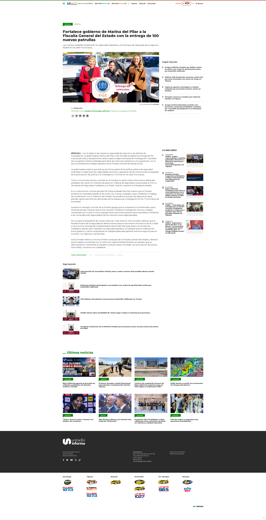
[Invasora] (68, 482)
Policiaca (68, 24)
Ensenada (151, 3)
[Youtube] (71, 460)
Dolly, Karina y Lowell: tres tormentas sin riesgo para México (187, 384)
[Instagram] (76, 460)
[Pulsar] (68, 489)
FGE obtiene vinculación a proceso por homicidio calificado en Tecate (111, 299)
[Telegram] (87, 116)
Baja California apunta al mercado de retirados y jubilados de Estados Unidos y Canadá (79, 385)
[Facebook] (80, 116)
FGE (90, 255)
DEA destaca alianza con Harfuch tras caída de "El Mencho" (115, 420)
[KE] (187, 482)
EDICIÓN (101, 3)
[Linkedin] (84, 116)
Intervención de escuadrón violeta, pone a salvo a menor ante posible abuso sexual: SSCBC (117, 272)
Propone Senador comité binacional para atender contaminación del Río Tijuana (114, 385)
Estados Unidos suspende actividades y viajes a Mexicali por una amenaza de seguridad (175, 177)
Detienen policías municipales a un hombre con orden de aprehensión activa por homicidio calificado (115, 286)
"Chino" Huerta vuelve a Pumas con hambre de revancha (78, 420)
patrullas (120, 255)
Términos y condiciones (177, 452)
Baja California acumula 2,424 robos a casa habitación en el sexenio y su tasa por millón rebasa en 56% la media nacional (175, 193)
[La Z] (140, 495)
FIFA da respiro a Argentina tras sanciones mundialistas (184, 420)
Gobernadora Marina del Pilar (105, 255)
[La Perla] (187, 489)
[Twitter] (76, 116)
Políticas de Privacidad (177, 454)
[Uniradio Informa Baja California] (80, 3)
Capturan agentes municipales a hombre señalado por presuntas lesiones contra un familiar (183, 89)
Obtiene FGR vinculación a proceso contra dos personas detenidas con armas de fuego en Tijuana (184, 79)
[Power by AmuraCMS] (198, 507)
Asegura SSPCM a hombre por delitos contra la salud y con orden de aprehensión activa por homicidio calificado (183, 69)
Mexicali (142, 3)
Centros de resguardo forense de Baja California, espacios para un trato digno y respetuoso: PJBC (149, 385)
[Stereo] (140, 482)
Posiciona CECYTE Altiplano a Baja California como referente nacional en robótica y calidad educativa (150, 421)
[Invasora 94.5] (92, 482)
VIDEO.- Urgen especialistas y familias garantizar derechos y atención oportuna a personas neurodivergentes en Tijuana (175, 161)
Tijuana (134, 3)
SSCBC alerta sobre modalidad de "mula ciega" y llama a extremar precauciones (115, 313)
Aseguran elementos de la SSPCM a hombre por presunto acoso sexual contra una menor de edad (119, 327)
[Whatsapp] (73, 116)
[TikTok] (80, 460)
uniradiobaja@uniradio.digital (142, 461)
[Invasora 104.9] (116, 482)
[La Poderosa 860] (92, 489)
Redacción (78, 108)
